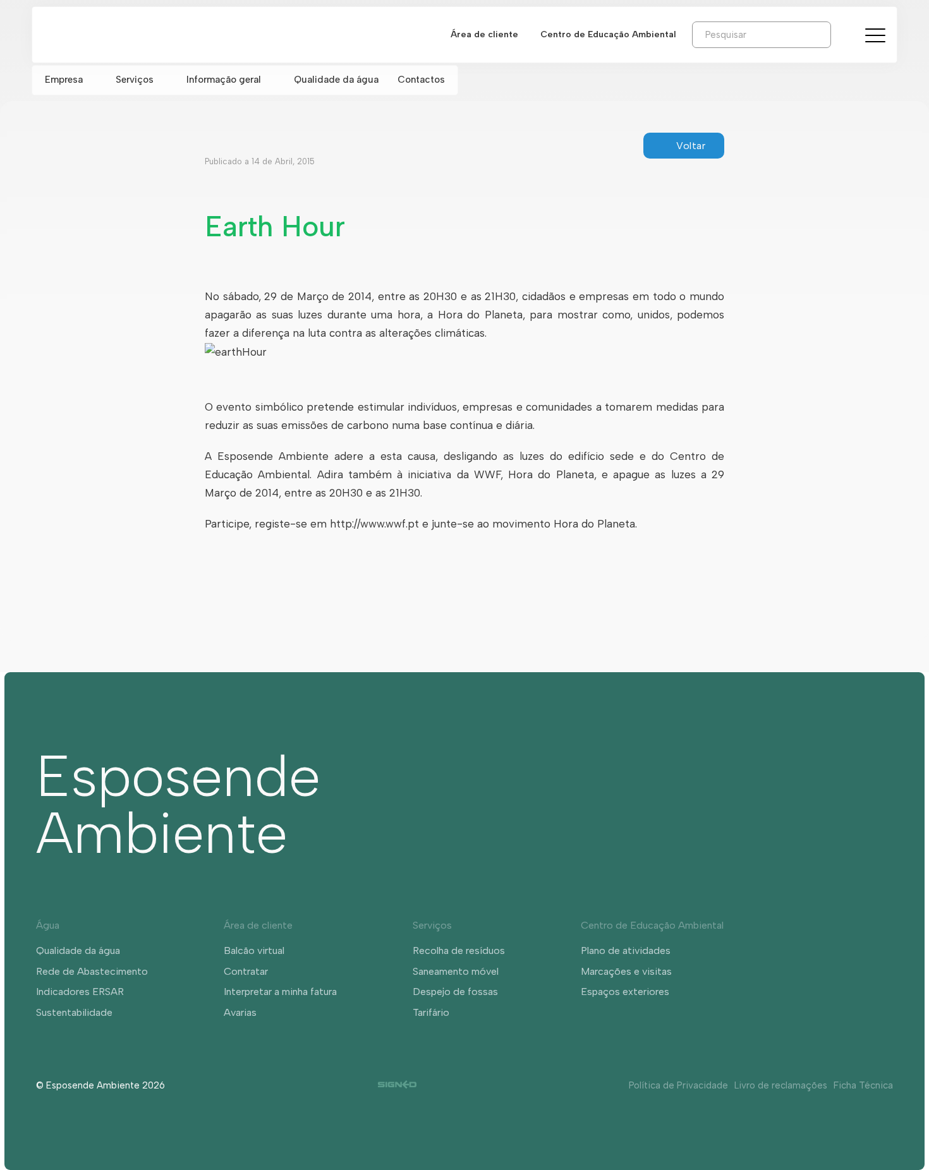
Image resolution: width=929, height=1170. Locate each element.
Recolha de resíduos (459, 950)
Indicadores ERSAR (80, 992)
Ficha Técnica (863, 1085)
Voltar (690, 146)
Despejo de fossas (455, 992)
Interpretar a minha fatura (280, 992)
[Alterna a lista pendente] (93, 80)
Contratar (246, 971)
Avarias (240, 1012)
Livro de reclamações (780, 1085)
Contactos (421, 79)
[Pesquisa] (840, 34)
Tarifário (431, 1012)
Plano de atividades (626, 950)
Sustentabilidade (74, 1012)
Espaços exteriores (625, 992)
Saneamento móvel (456, 971)
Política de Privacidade (678, 1085)
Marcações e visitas (626, 971)
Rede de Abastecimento (92, 971)
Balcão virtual (254, 950)
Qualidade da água (336, 79)
